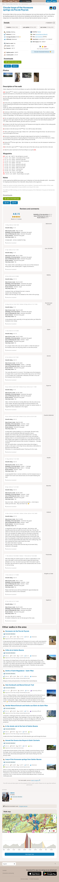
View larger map (29, 854)
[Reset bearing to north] (54, 821)
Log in (54, 1)
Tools (4, 1)
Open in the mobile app (13, 62)
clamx (12, 793)
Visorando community (8, 873)
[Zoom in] (54, 816)
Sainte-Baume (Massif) (41, 34)
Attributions (5, 832)
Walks (11, 1)
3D (52, 831)
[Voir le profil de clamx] (5, 796)
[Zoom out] (54, 818)
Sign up (49, 1)
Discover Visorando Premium (41, 51)
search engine (35, 780)
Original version (23, 806)
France (39, 32)
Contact (5, 870)
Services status (24, 879)
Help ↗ (16, 1)
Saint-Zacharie (39, 36)
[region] (29, 823)
